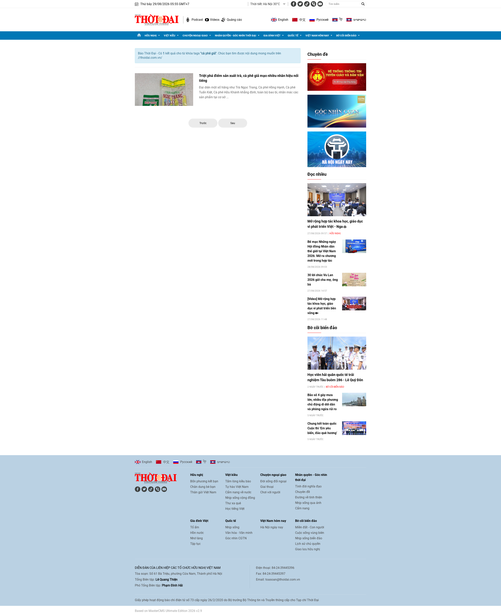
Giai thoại (267, 487)
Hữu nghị (151, 35)
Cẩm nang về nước (238, 492)
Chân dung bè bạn (202, 487)
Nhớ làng (196, 538)
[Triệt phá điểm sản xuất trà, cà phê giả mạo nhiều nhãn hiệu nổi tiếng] (164, 89)
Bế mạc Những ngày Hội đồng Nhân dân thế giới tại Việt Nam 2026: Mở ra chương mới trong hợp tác (321, 251)
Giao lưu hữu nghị (307, 549)
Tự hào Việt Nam (237, 487)
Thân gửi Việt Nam (203, 492)
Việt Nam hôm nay (317, 35)
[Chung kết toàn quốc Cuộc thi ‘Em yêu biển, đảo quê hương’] (354, 428)
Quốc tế (293, 35)
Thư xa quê (233, 503)
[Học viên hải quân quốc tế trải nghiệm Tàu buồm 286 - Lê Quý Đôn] (336, 353)
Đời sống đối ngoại (273, 481)
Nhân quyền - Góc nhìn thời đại (235, 35)
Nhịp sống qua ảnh (308, 503)
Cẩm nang (302, 508)
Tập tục (195, 544)
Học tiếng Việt (234, 509)
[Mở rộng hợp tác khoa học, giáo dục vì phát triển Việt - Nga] (336, 199)
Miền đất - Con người (309, 527)
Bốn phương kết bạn (204, 481)
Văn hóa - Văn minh (238, 533)
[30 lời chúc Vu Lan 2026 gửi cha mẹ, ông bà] (354, 279)
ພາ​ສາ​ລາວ (359, 19)
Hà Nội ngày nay (271, 527)
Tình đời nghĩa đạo (308, 486)
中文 (302, 19)
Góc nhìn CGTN (236, 538)
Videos (214, 20)
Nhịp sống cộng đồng (240, 498)
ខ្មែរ (340, 20)
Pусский (322, 20)
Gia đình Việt (271, 35)
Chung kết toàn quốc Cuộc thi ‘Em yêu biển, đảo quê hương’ (322, 428)
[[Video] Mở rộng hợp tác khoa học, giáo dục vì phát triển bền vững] (354, 303)
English (283, 20)
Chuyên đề (317, 54)
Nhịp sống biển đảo (308, 538)
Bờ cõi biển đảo (346, 35)
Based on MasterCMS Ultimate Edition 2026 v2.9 (168, 611)
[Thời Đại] (156, 19)
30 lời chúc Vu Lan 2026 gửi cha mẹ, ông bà (322, 279)
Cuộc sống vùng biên (309, 533)
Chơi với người (270, 492)
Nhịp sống (232, 527)
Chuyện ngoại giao (195, 35)
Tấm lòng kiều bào (238, 481)
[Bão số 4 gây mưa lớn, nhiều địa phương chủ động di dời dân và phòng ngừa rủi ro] (354, 399)
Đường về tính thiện (308, 497)
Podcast (197, 20)
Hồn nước (197, 533)
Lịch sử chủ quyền (307, 544)
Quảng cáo (234, 20)
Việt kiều (169, 35)
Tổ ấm (194, 527)
